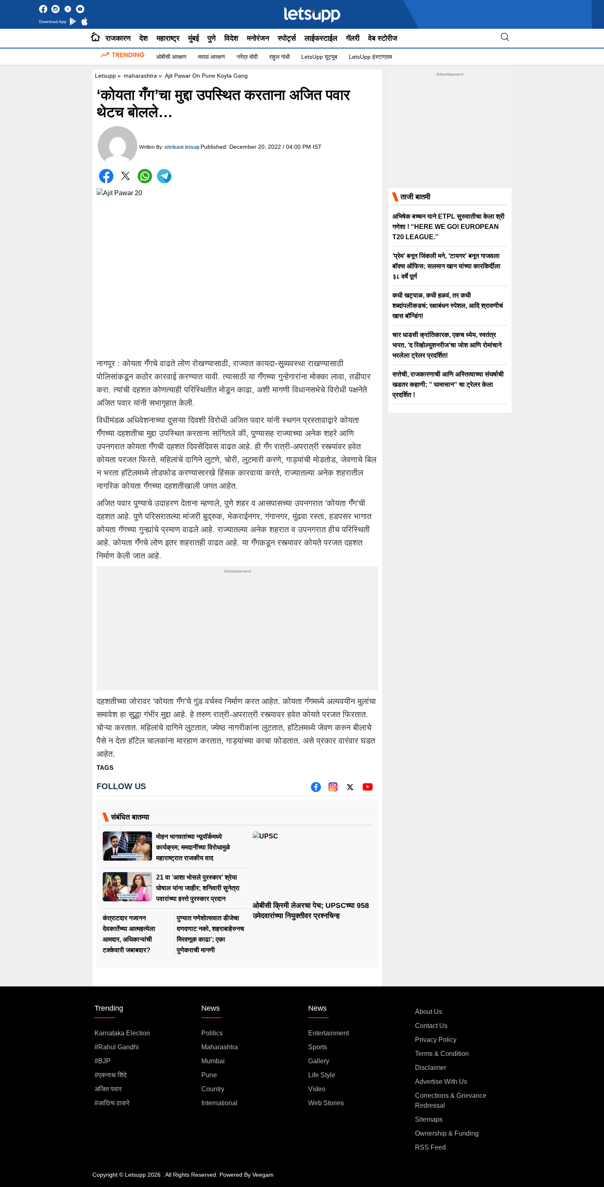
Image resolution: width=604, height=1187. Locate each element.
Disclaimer (430, 1067)
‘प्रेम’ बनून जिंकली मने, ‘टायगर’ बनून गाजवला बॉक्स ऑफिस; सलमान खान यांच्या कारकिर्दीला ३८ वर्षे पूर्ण (446, 266)
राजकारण (118, 38)
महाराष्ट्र (168, 38)
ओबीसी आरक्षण (171, 56)
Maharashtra (219, 1047)
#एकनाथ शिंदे (111, 1075)
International (219, 1102)
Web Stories (326, 1102)
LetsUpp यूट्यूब (319, 56)
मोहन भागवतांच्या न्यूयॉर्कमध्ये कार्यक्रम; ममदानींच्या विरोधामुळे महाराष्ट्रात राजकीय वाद (193, 847)
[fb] (316, 789)
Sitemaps (429, 1119)
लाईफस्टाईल (320, 38)
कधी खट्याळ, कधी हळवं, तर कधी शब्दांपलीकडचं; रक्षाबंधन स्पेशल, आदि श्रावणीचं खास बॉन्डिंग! (447, 305)
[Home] (95, 38)
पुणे (211, 38)
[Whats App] (145, 176)
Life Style (321, 1075)
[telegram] (164, 176)
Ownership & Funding (447, 1133)
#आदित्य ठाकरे (112, 1102)
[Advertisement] (237, 632)
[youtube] (367, 789)
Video (316, 1088)
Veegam (263, 1174)
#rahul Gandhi (117, 1047)
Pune (209, 1075)
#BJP (103, 1061)
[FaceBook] (106, 176)
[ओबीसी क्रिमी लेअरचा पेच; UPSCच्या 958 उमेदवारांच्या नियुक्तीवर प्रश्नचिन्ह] (312, 864)
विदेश (231, 38)
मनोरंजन (258, 38)
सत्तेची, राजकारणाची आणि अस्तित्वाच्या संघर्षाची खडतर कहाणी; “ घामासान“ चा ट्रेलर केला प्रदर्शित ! (448, 384)
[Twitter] (125, 178)
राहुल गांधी (279, 56)
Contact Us (431, 1025)
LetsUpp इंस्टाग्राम (370, 56)
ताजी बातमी (415, 197)
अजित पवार (108, 1088)
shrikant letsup (181, 147)
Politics (212, 1033)
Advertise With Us (441, 1081)
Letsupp (105, 75)
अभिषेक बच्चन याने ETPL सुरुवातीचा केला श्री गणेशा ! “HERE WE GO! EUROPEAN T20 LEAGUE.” (448, 226)
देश (143, 38)
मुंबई (193, 38)
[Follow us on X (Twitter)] (350, 789)
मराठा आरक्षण (211, 56)
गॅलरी (353, 38)
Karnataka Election (122, 1033)
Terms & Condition (442, 1053)
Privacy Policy (435, 1039)
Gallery (318, 1061)
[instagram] (333, 789)
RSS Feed (430, 1147)
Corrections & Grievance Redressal (450, 1100)
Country (212, 1088)
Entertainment (328, 1033)
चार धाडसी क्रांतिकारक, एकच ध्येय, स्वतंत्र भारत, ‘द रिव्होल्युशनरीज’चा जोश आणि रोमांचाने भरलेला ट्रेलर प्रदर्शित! (447, 345)
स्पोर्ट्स (287, 38)
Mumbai (213, 1061)
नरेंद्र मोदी (247, 56)
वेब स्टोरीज (382, 38)
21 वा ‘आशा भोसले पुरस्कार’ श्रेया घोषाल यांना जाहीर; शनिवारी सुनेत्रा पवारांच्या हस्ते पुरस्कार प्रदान (198, 888)
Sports (317, 1047)
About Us (428, 1011)
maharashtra (140, 75)
